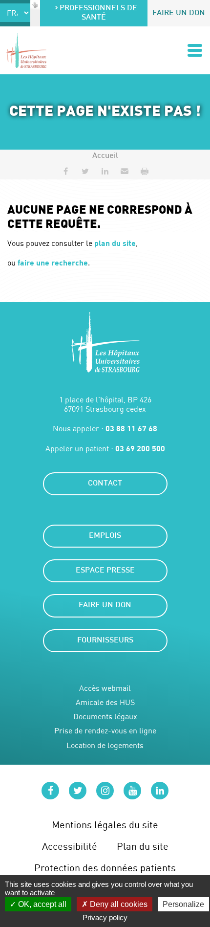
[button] (124, 171)
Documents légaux (105, 716)
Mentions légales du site (105, 824)
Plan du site (142, 846)
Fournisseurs (105, 640)
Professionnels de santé (98, 13)
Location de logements (105, 745)
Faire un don (178, 13)
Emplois (105, 536)
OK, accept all (41, 904)
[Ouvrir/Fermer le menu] (195, 50)
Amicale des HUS (105, 702)
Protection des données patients (105, 867)
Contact (105, 483)
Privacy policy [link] (105, 917)
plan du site (115, 242)
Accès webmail (105, 688)
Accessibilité (69, 846)
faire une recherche (53, 262)
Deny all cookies (117, 904)
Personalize (183, 904)
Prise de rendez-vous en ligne (105, 730)
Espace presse (105, 570)
